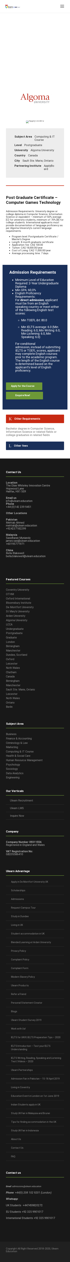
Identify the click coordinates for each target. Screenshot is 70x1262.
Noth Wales (13, 667)
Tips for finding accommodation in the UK (33, 1122)
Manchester (13, 650)
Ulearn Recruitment (21, 800)
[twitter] (19, 1254)
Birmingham (13, 646)
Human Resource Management (24, 760)
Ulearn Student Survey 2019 (26, 1020)
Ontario (10, 702)
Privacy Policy (18, 951)
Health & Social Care (18, 755)
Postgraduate (14, 633)
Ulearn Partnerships (22, 1070)
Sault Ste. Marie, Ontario (20, 689)
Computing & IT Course (20, 751)
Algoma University (16, 620)
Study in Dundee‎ (20, 916)
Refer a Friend (18, 994)
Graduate (11, 637)
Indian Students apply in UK (25, 1104)
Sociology (12, 768)
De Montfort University (20, 607)
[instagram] (25, 1254)
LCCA (9, 624)
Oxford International (18, 598)
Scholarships (18, 890)
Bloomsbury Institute (18, 602)
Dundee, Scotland (16, 654)
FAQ (13, 1156)
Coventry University (17, 589)
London (10, 642)
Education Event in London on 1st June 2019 (35, 1096)
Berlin (9, 706)
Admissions (17, 899)
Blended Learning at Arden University (31, 942)
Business (11, 734)
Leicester (12, 663)
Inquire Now (17, 815)
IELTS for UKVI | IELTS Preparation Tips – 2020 (35, 1037)
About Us (16, 1139)
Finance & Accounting (19, 738)
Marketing (12, 747)
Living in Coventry (20, 1087)
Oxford (10, 659)
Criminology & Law (17, 743)
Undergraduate (15, 628)
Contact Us (17, 1147)
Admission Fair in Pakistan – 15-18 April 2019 (35, 1078)
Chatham (11, 672)
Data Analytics (14, 773)
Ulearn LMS (17, 808)
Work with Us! (18, 1028)
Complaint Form (19, 968)
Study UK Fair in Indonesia (25, 1130)
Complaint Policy (20, 959)
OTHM (10, 594)
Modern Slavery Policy (23, 976)
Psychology (13, 764)
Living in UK (17, 925)
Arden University (15, 615)
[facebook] (7, 1254)
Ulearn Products (20, 985)
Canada (10, 676)
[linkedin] (13, 1254)
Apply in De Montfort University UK (29, 881)
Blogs (14, 1011)
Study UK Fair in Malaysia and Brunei (30, 1113)
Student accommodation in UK (28, 933)
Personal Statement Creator (26, 1002)
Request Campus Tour (23, 907)
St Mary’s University (18, 611)
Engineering (13, 777)
